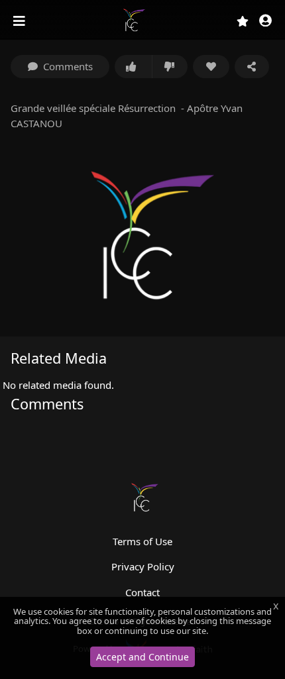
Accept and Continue (142, 657)
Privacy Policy (142, 566)
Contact (142, 592)
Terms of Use (142, 541)
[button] (265, 21)
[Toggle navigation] (20, 21)
